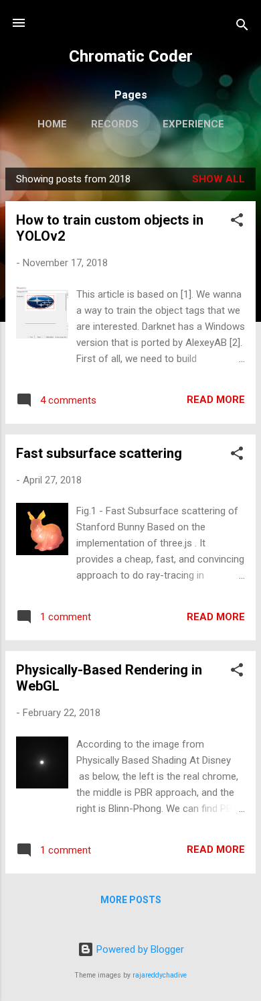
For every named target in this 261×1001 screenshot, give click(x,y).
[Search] (242, 27)
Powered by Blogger (139, 949)
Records (115, 124)
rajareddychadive (160, 975)
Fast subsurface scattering (99, 453)
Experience (193, 124)
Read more (216, 400)
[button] (237, 222)
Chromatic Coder (131, 56)
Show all (218, 179)
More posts (130, 899)
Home (52, 124)
